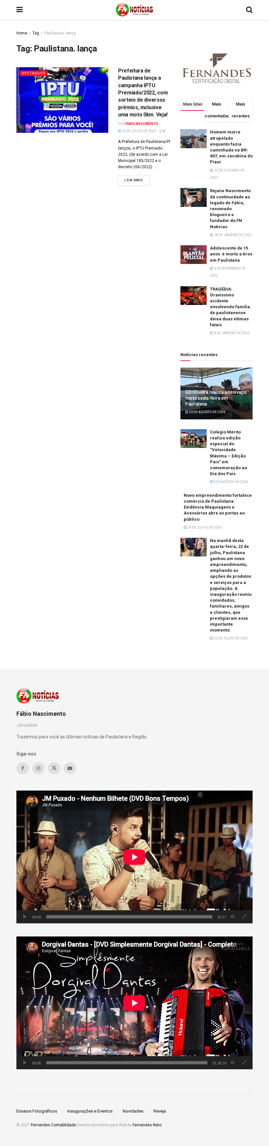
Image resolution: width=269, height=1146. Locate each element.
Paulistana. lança (60, 33)
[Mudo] (232, 917)
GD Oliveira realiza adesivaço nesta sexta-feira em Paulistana (215, 398)
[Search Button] (249, 10)
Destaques (34, 73)
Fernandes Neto (147, 1125)
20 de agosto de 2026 (206, 412)
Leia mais (136, 180)
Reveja (160, 1111)
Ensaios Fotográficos (36, 1111)
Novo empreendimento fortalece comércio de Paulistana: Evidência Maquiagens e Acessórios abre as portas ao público (218, 507)
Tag (35, 33)
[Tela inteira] (244, 917)
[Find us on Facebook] (22, 768)
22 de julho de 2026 (230, 638)
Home (21, 33)
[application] (134, 857)
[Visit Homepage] (134, 9)
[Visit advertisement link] (216, 67)
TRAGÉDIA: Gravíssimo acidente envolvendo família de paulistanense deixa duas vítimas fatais (230, 307)
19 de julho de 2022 (138, 131)
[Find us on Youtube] (70, 768)
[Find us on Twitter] (54, 768)
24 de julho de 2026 (204, 527)
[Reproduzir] (25, 917)
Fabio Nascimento (141, 124)
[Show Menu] (19, 10)
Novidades (133, 1111)
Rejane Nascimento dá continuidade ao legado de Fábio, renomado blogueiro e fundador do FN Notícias (230, 208)
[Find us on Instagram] (38, 768)
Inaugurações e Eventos (90, 1111)
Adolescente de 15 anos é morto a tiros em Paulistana (231, 254)
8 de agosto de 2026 (230, 482)
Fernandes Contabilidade (53, 1125)
